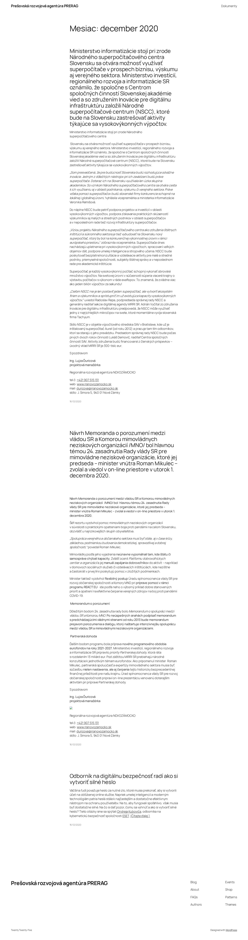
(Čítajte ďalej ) (140, 816)
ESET (125, 816)
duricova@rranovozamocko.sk (97, 388)
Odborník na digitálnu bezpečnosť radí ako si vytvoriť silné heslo (124, 779)
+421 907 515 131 (88, 380)
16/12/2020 (75, 401)
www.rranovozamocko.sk (94, 384)
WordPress (231, 930)
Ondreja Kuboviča (129, 811)
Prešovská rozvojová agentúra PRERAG (44, 5)
